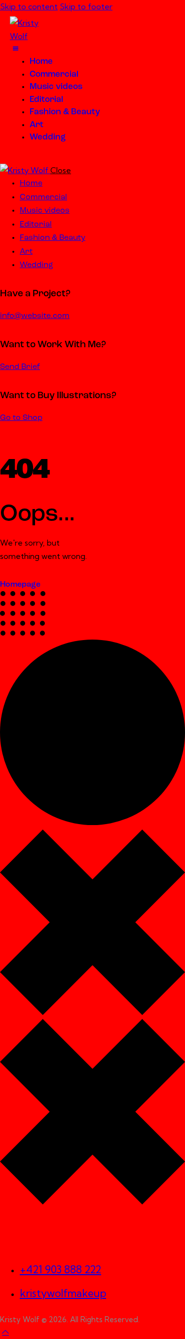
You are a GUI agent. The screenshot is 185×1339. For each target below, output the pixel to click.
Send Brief (20, 367)
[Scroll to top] (5, 1332)
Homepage (20, 585)
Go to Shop (21, 418)
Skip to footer (86, 6)
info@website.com (35, 316)
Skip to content (29, 6)
